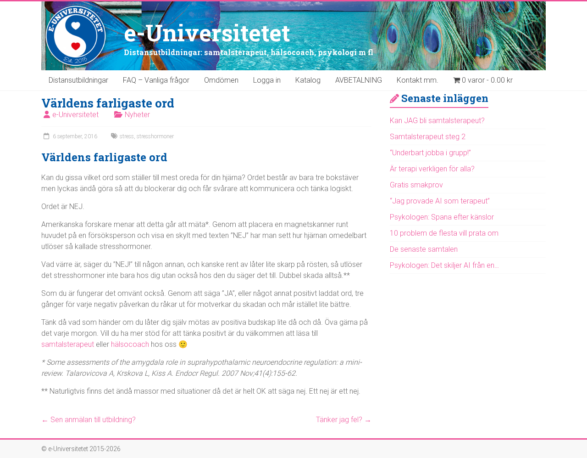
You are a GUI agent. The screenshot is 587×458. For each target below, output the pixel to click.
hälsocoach (130, 344)
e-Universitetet (207, 32)
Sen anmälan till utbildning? (88, 419)
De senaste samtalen (424, 249)
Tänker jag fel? (343, 419)
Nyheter (137, 114)
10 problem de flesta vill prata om (444, 233)
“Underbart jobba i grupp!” (430, 152)
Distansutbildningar (78, 80)
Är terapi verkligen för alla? (432, 168)
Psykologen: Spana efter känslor (442, 217)
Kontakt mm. (417, 80)
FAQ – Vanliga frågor (156, 80)
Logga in (267, 80)
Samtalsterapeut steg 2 (427, 136)
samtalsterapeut (67, 344)
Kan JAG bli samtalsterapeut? (437, 120)
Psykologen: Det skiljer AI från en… (444, 265)
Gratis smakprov (416, 185)
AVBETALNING (358, 80)
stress (127, 136)
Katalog (308, 80)
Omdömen (221, 80)
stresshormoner (155, 136)
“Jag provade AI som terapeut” (440, 201)
